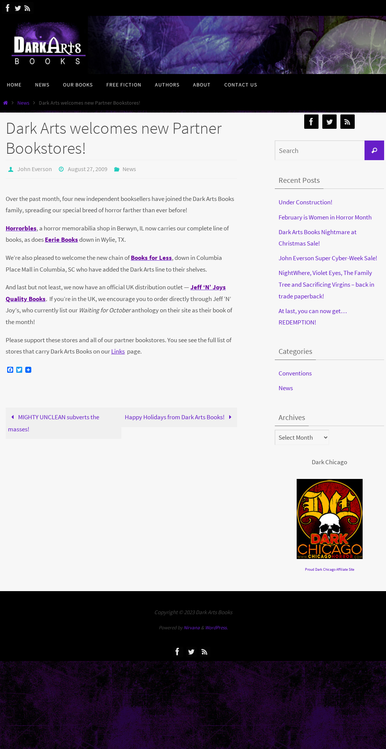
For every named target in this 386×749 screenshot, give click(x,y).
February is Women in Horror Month (325, 217)
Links (118, 349)
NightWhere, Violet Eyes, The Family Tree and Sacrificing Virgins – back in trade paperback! (326, 284)
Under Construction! (305, 202)
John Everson (34, 168)
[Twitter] (18, 8)
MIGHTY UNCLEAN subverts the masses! (53, 421)
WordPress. (216, 627)
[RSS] (27, 8)
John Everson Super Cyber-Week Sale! (328, 258)
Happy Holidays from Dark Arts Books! (175, 415)
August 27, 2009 (87, 168)
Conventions (295, 373)
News (23, 103)
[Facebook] (8, 8)
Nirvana (192, 627)
